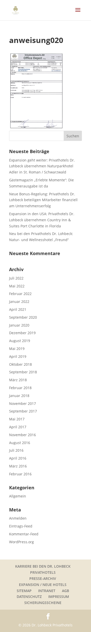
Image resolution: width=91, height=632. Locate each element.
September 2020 (23, 317)
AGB (65, 590)
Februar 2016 (20, 474)
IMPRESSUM (58, 596)
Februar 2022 (20, 293)
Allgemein (17, 496)
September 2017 (23, 411)
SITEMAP (24, 590)
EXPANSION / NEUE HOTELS (42, 584)
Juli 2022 (16, 278)
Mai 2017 (17, 419)
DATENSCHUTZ (29, 596)
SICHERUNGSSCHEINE (42, 602)
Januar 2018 (19, 395)
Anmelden (18, 518)
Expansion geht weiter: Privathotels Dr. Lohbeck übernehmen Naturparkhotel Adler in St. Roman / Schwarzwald (42, 166)
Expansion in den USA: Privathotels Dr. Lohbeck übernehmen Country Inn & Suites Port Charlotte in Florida (41, 219)
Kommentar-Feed (23, 534)
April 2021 (17, 309)
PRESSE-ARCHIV (42, 578)
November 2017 (22, 403)
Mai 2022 (17, 286)
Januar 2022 (19, 301)
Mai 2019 (17, 348)
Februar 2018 (20, 387)
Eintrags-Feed (20, 526)
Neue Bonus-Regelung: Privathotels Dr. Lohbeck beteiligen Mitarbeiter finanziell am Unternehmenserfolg (43, 200)
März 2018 (18, 379)
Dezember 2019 (22, 332)
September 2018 (23, 372)
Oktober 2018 (20, 364)
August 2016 (19, 442)
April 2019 (17, 356)
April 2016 (17, 458)
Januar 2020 (19, 325)
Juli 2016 (16, 450)
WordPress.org (21, 541)
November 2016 (22, 434)
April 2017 (17, 426)
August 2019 (19, 340)
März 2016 (18, 466)
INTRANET (46, 590)
